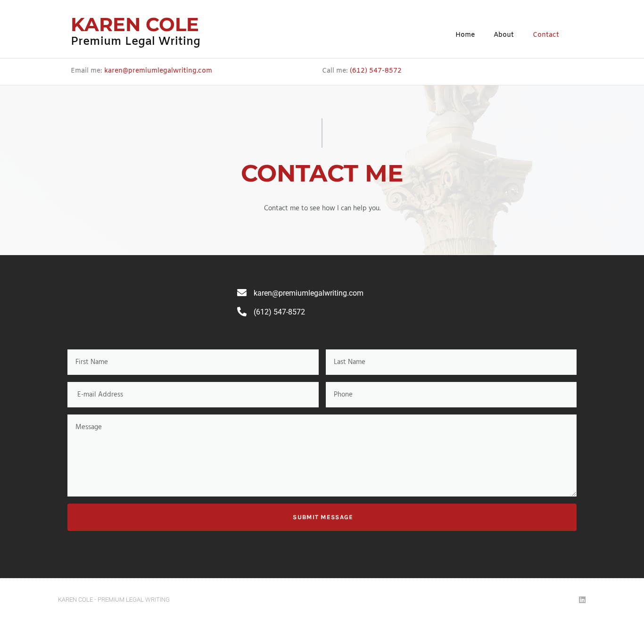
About (504, 35)
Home (465, 35)
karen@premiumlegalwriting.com (158, 70)
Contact (546, 35)
